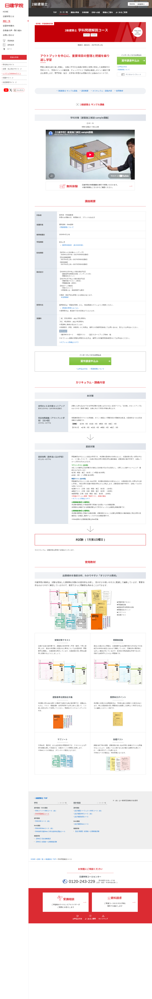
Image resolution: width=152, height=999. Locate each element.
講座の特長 (75, 12)
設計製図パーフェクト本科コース (88, 811)
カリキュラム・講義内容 (102, 91)
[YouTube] (6, 90)
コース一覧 (64, 12)
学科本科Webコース (44, 828)
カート (9, 49)
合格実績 (85, 12)
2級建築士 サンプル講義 (67, 91)
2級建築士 (40, 4)
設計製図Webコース (81, 824)
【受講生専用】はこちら (70, 308)
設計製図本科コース (83, 814)
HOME (33, 859)
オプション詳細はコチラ (69, 342)
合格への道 (95, 12)
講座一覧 (40, 859)
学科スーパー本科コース (46, 811)
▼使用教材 (65, 297)
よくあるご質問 (121, 12)
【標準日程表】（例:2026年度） (72, 245)
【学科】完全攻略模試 (43, 839)
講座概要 (84, 91)
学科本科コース (43, 821)
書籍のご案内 (108, 12)
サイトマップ (103, 919)
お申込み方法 (122, 67)
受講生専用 (14, 57)
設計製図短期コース (81, 817)
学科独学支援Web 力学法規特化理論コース (50, 831)
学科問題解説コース (42, 814)
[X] (10, 90)
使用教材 (119, 91)
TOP (55, 12)
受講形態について (124, 69)
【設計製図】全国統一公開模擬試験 (86, 831)
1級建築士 (137, 4)
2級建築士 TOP (41, 798)
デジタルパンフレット (133, 74)
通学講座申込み (131, 60)
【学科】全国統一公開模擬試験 (46, 842)
